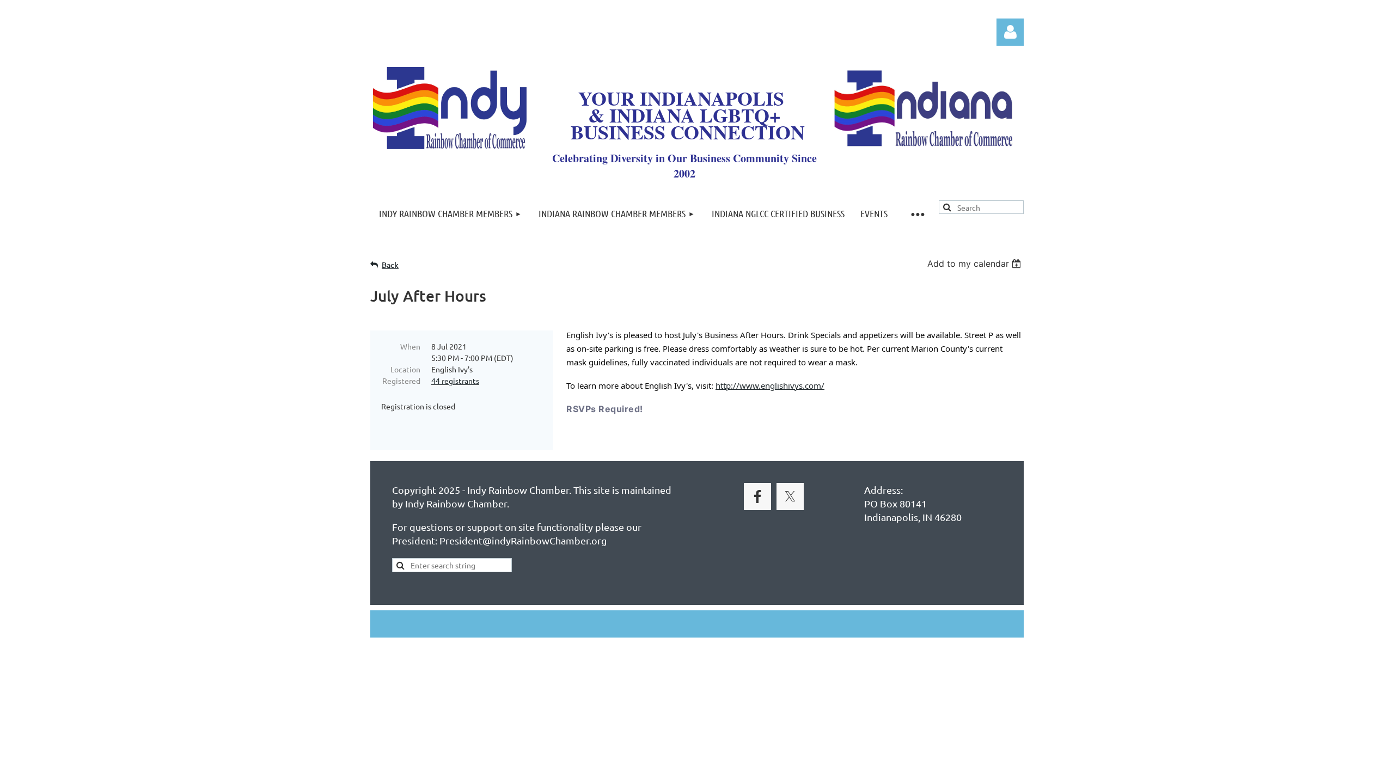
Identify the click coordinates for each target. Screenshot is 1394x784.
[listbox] (975, 263)
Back (390, 265)
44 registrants (455, 380)
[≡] (917, 213)
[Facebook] (757, 496)
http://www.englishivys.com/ (770, 385)
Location (405, 369)
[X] (790, 496)
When (410, 346)
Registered (401, 380)
